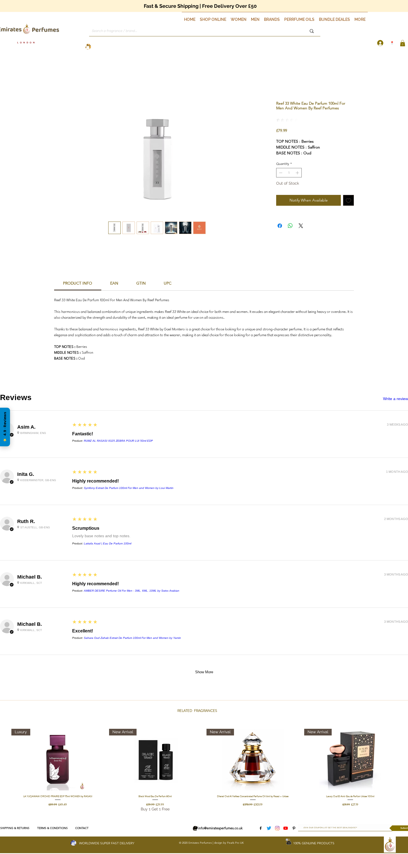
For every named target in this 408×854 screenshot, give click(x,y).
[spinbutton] (289, 172)
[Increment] (298, 172)
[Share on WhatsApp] (290, 225)
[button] (213, 17)
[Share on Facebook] (279, 225)
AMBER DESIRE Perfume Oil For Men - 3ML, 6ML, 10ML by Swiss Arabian (131, 590)
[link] (77, 283)
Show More (204, 672)
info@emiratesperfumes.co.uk (220, 828)
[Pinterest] (294, 828)
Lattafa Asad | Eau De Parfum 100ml (107, 543)
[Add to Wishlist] (348, 200)
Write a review (395, 399)
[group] (204, 770)
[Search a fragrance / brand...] (311, 31)
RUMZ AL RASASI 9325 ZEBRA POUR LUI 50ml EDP (118, 440)
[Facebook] (260, 828)
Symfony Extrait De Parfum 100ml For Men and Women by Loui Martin (128, 487)
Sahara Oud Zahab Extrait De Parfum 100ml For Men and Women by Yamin (132, 637)
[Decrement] (280, 172)
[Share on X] (301, 225)
